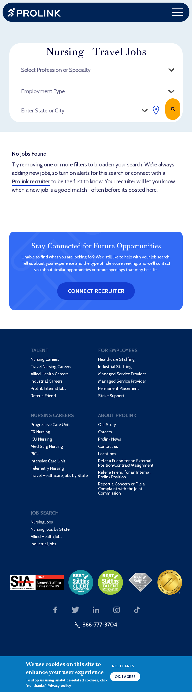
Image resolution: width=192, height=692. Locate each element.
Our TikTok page (137, 610)
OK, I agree (125, 676)
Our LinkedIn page (96, 610)
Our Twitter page (75, 610)
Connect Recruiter (96, 291)
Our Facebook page (55, 610)
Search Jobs (172, 109)
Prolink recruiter (31, 181)
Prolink (34, 12)
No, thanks (123, 666)
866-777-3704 (99, 624)
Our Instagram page (116, 610)
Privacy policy (59, 685)
